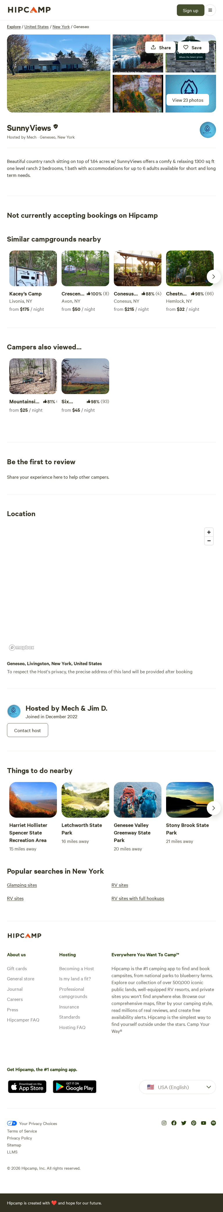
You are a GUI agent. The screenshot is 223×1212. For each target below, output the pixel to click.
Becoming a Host (76, 968)
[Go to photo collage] (58, 74)
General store (20, 978)
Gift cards (17, 968)
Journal (15, 989)
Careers (15, 999)
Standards (69, 1016)
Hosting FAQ (72, 1027)
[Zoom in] (209, 532)
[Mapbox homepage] (21, 647)
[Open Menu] (210, 10)
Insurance (69, 1006)
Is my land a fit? (75, 978)
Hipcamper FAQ (23, 1019)
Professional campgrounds (73, 992)
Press (12, 1009)
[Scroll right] (214, 277)
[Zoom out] (209, 540)
